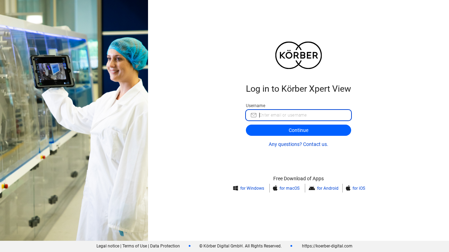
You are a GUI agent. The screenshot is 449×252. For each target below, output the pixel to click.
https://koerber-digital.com (327, 246)
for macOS (290, 188)
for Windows (252, 188)
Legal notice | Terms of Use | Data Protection (138, 246)
